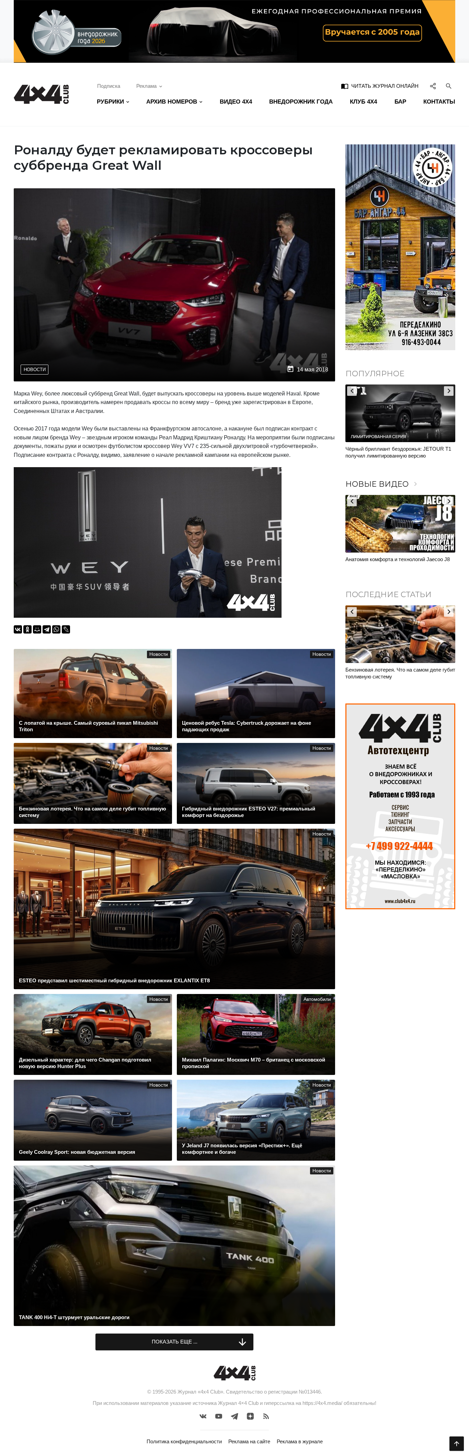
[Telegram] (47, 629)
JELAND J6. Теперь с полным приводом (396, 559)
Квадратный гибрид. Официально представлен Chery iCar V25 (385, 452)
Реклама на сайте (249, 1441)
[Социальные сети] (433, 86)
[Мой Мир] (37, 629)
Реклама (146, 86)
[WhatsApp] (56, 629)
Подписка (108, 86)
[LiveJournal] (66, 629)
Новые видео (382, 484)
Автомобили (317, 999)
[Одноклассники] (27, 629)
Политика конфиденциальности (184, 1441)
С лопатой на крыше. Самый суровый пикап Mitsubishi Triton (406, 673)
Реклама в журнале (300, 1441)
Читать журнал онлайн (380, 86)
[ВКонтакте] (18, 629)
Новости (35, 369)
